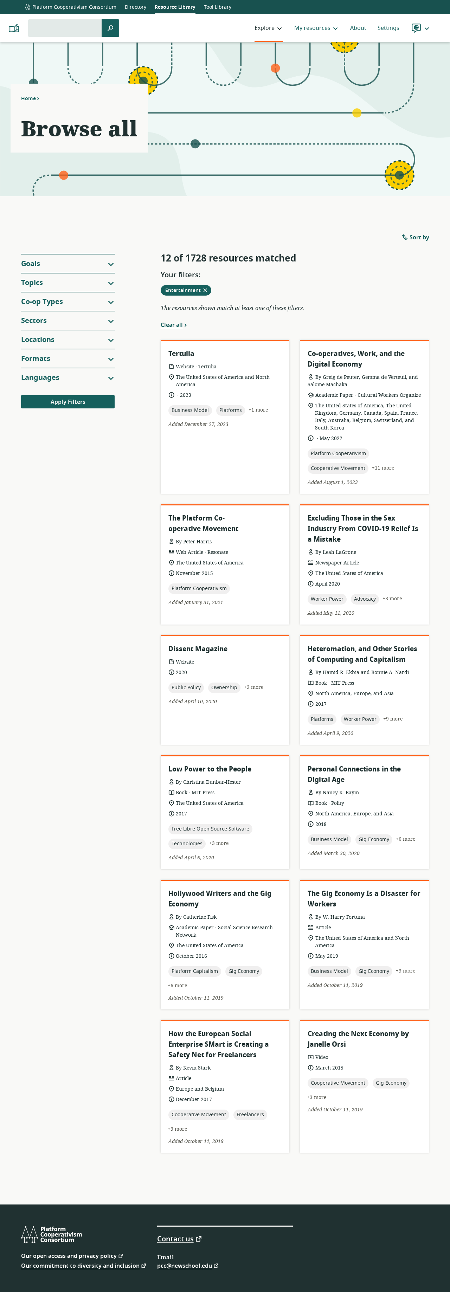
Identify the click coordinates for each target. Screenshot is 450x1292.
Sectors (34, 321)
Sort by (418, 237)
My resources (312, 28)
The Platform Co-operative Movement (203, 523)
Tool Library (217, 7)
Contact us (175, 1238)
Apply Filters (68, 402)
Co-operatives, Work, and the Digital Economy (356, 359)
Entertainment (188, 291)
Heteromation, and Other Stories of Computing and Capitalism (362, 654)
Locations (37, 340)
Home (28, 98)
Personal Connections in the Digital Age (354, 774)
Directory (135, 7)
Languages (40, 378)
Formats (35, 359)
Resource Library (175, 7)
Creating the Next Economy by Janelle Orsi (358, 1039)
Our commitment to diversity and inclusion (80, 1265)
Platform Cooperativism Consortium (73, 7)
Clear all (172, 325)
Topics (32, 283)
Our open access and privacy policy (69, 1255)
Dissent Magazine (197, 649)
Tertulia (181, 354)
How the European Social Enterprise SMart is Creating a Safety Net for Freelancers (218, 1044)
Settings (388, 28)
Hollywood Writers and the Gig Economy (219, 899)
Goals (30, 264)
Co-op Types (42, 302)
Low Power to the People (209, 769)
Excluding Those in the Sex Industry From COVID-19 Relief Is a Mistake (363, 528)
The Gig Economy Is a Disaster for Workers (364, 899)
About (358, 28)
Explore (265, 28)
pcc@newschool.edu (184, 1265)
